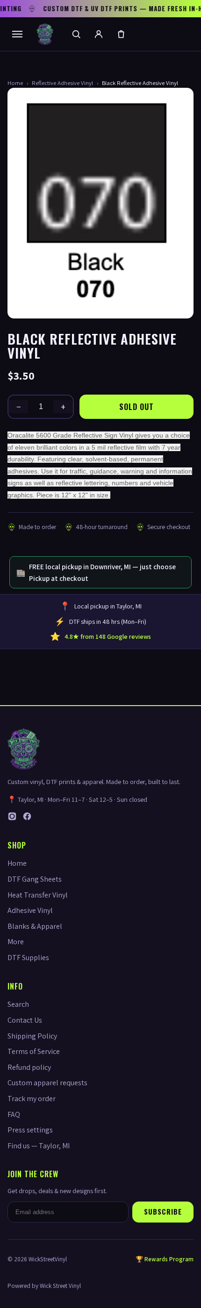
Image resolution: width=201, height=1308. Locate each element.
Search (18, 1004)
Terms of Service (33, 1051)
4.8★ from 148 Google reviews (108, 636)
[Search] (76, 34)
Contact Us (24, 1020)
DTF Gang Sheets (34, 879)
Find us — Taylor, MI (38, 1146)
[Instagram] (12, 818)
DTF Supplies (28, 957)
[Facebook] (27, 818)
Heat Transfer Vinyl (37, 895)
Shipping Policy (32, 1036)
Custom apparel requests (47, 1083)
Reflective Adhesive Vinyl (62, 83)
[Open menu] (17, 34)
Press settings (30, 1130)
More (15, 942)
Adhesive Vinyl (30, 910)
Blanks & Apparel (34, 926)
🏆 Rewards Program (165, 1259)
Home (15, 83)
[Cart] (121, 34)
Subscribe (163, 1211)
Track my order (31, 1098)
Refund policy (29, 1067)
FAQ (13, 1114)
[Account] (98, 34)
